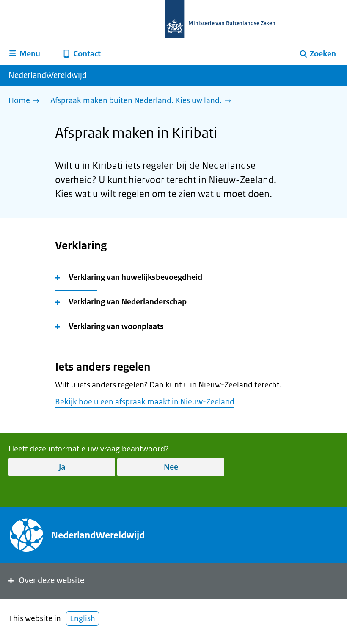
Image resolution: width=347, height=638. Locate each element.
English (82, 618)
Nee (171, 467)
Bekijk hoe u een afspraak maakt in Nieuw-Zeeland (144, 402)
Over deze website (51, 580)
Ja (62, 467)
